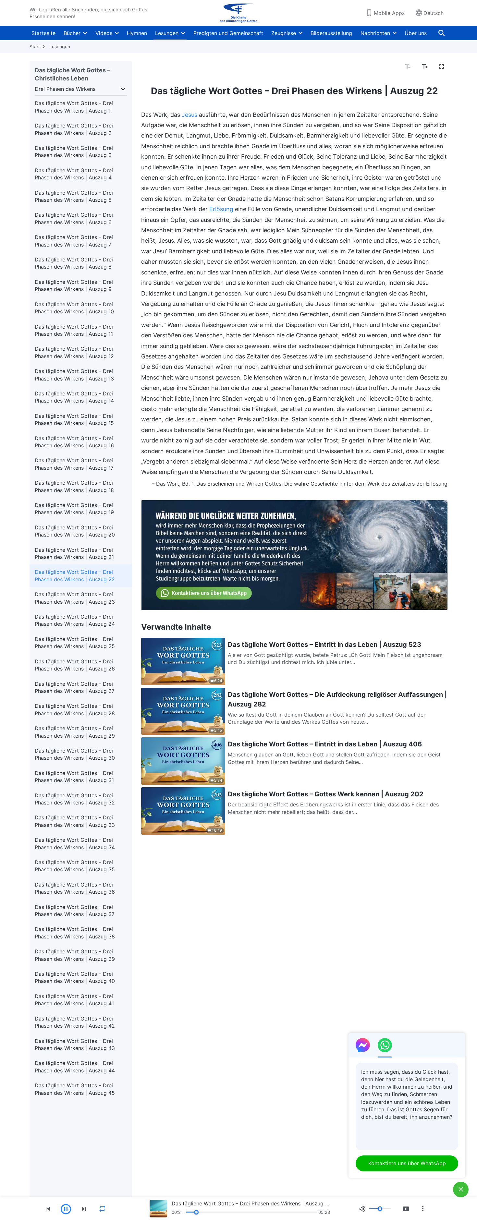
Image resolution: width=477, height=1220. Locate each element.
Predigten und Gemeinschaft (228, 33)
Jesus (189, 114)
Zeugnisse (283, 33)
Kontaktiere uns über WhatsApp (407, 1163)
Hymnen (137, 33)
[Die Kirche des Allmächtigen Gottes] (238, 13)
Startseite (43, 33)
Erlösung (221, 209)
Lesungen (166, 33)
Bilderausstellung (331, 33)
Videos (103, 33)
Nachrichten (375, 33)
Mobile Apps (389, 13)
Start (35, 46)
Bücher (72, 33)
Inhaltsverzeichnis (167, 67)
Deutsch (433, 13)
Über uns (416, 33)
